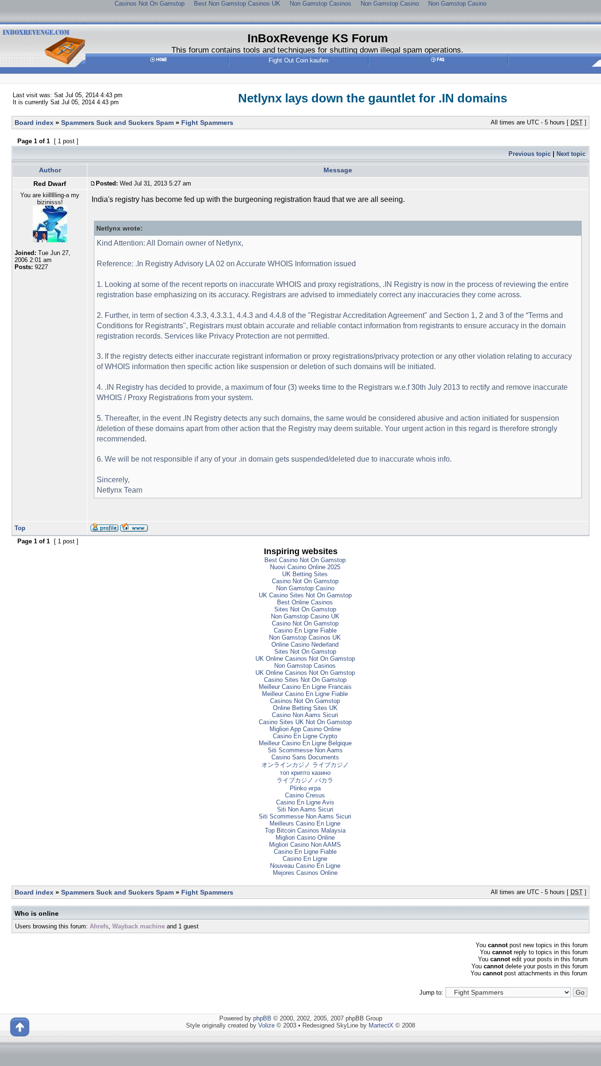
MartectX (381, 1025)
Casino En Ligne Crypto (305, 736)
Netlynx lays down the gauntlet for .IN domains (372, 98)
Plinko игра (305, 788)
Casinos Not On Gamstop (305, 700)
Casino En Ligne (305, 858)
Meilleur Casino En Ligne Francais (305, 686)
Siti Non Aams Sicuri (305, 809)
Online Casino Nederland (305, 644)
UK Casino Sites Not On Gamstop (305, 595)
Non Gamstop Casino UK (305, 616)
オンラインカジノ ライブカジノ (305, 764)
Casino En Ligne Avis (305, 802)
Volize (266, 1025)
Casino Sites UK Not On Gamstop (305, 722)
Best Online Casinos (305, 602)
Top (20, 528)
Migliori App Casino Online (305, 729)
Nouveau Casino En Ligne (305, 865)
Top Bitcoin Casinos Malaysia (305, 830)
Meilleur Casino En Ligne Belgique (305, 743)
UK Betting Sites (305, 574)
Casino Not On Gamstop (305, 581)
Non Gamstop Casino (305, 588)
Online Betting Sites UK (305, 707)
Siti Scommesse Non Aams (305, 750)
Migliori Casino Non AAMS (305, 844)
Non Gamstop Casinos (305, 665)
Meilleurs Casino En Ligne (305, 823)
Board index (34, 122)
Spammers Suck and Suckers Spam (117, 122)
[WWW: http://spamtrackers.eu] (134, 529)
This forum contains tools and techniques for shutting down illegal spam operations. (317, 49)
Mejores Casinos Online (305, 872)
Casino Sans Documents (305, 757)
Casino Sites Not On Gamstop (305, 679)
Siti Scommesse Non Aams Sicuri (305, 816)
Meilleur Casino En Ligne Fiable (305, 693)
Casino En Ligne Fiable (305, 630)
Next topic (571, 153)
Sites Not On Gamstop (305, 609)
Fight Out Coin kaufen (298, 60)
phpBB (262, 1018)
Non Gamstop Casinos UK (305, 637)
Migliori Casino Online (305, 837)
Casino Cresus (305, 795)
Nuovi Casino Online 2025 (305, 567)
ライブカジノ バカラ (305, 780)
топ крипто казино (305, 772)
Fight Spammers (207, 122)
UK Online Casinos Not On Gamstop (305, 658)
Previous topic (530, 153)
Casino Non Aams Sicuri (305, 714)
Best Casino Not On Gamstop (305, 560)
